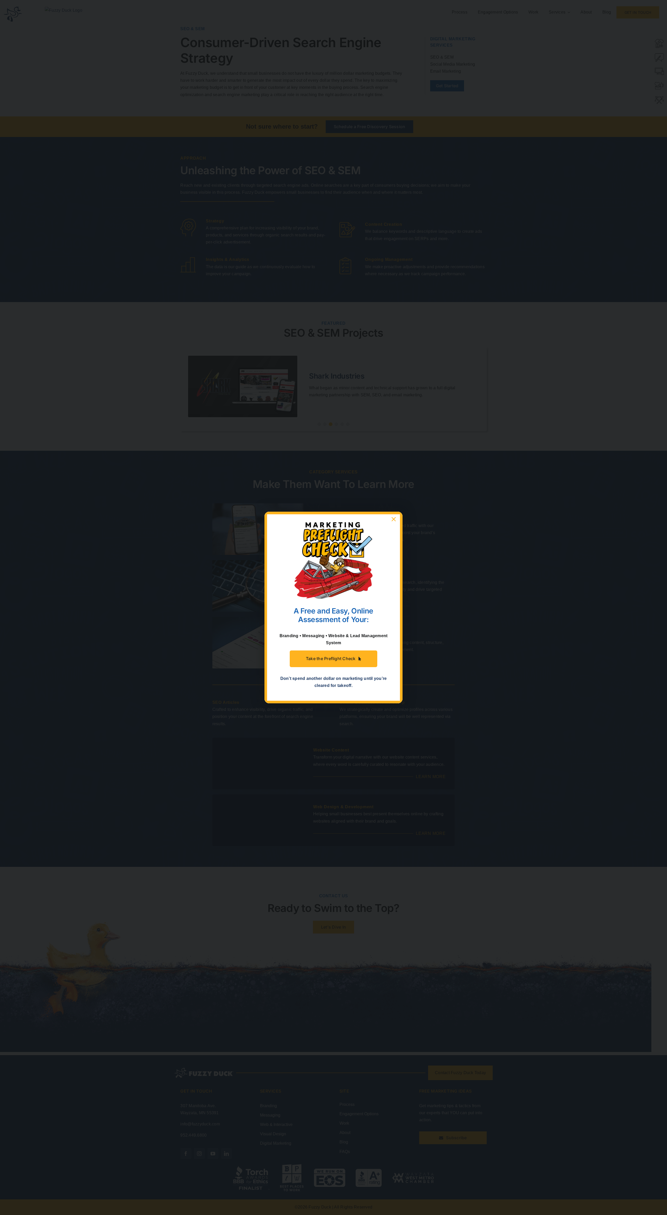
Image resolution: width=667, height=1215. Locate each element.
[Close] (393, 519)
